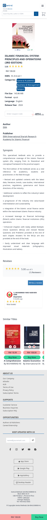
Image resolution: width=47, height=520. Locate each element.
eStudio (6, 381)
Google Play (24, 468)
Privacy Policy (8, 390)
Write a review (35, 282)
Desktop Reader (24, 482)
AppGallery (24, 475)
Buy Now (39, 517)
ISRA (5, 127)
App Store (24, 461)
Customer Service (10, 405)
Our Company (8, 378)
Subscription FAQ (10, 410)
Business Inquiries (10, 408)
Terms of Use (8, 387)
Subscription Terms (11, 393)
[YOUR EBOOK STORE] (8, 6)
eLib (4, 384)
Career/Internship (10, 425)
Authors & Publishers (11, 422)
